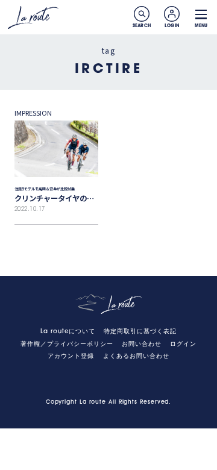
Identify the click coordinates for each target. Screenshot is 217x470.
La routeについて (67, 331)
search (141, 14)
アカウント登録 (71, 356)
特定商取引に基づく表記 (140, 331)
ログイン (183, 344)
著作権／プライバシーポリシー (66, 344)
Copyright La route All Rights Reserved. (109, 402)
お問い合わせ (142, 344)
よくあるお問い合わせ (136, 356)
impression (33, 113)
